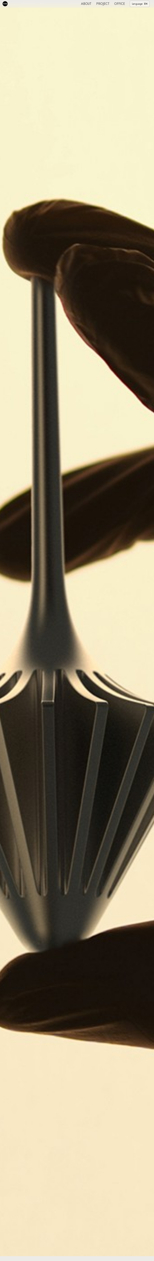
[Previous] (4, 630)
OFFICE (119, 3)
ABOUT (86, 3)
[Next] (150, 630)
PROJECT (102, 3)
